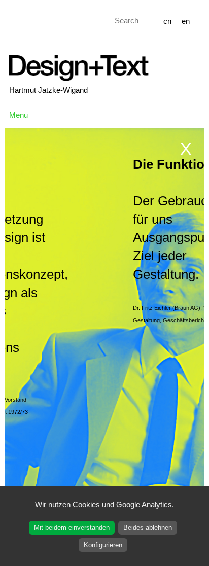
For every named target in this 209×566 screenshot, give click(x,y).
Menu (18, 115)
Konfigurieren (103, 545)
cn (167, 21)
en (186, 21)
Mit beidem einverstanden (72, 528)
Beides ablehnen (147, 528)
